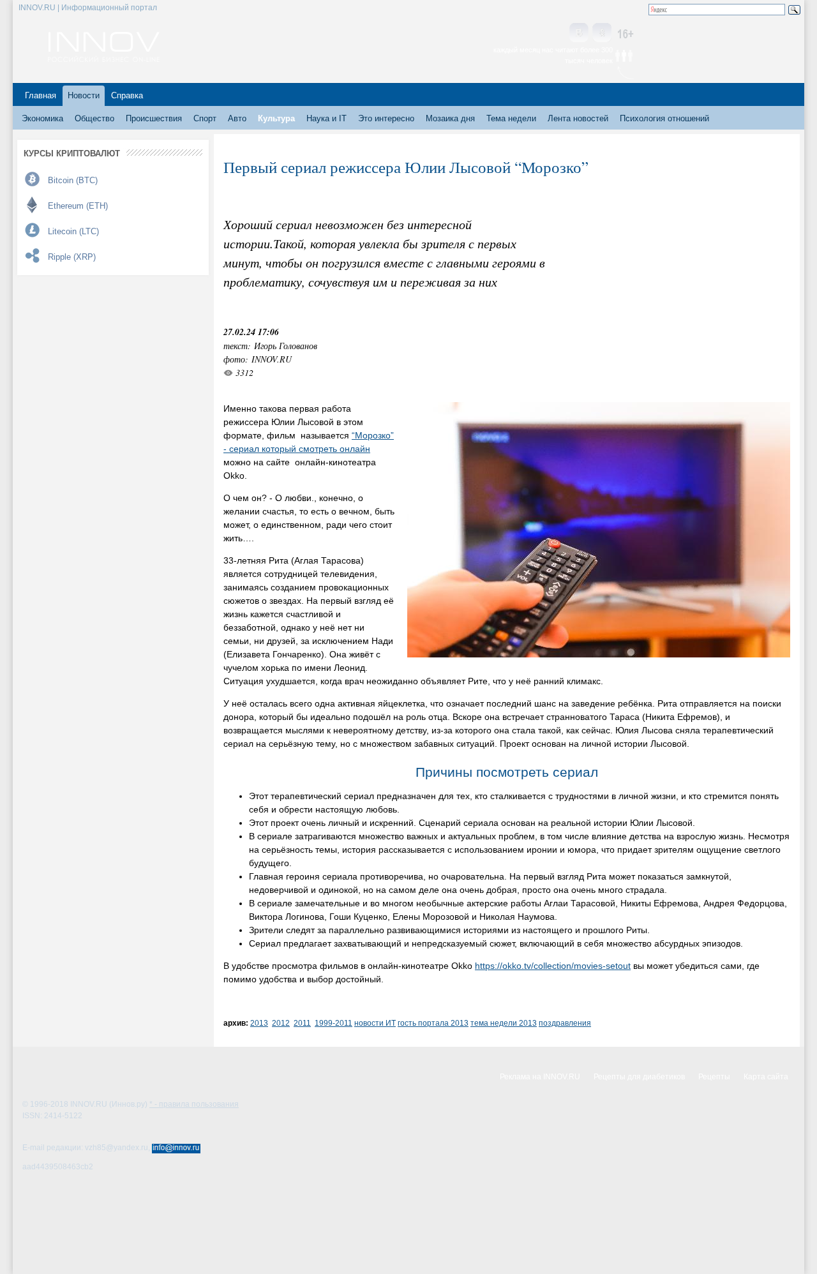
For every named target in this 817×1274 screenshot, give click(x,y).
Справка (127, 95)
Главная (40, 95)
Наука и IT (326, 118)
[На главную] (104, 59)
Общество (94, 118)
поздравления (565, 1023)
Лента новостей (578, 118)
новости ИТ (375, 1023)
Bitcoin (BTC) (73, 180)
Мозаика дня (450, 118)
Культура (276, 118)
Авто (237, 118)
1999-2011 (333, 1023)
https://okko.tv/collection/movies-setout (553, 966)
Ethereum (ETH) (78, 206)
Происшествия (154, 118)
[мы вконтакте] (579, 33)
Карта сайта (766, 1076)
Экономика (42, 118)
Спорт (204, 118)
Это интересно (386, 118)
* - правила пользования (194, 1104)
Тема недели (511, 118)
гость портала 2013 (433, 1023)
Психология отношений (664, 118)
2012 (281, 1023)
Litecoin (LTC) (73, 231)
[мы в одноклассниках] (602, 33)
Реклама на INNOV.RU (540, 1076)
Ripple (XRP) (72, 257)
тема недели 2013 (503, 1023)
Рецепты (714, 1076)
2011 (302, 1023)
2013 (259, 1023)
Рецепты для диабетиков (639, 1076)
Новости (84, 95)
